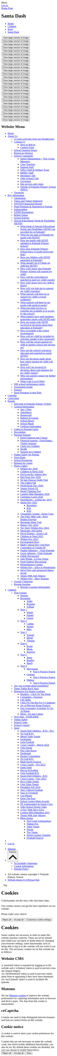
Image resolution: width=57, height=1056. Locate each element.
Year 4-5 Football (29, 793)
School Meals (27, 423)
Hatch (30, 663)
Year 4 (23, 643)
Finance (18, 389)
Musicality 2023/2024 (31, 530)
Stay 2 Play (26, 409)
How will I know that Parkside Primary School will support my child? (36, 271)
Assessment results (23, 387)
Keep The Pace (28, 798)
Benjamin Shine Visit (30, 522)
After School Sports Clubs (33, 807)
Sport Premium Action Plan (27, 392)
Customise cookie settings (39, 920)
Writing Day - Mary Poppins (34, 578)
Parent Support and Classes (34, 437)
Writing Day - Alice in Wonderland (37, 567)
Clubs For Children (30, 446)
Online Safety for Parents (26, 454)
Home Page (7, 8)
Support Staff (27, 167)
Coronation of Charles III (32, 547)
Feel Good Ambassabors (39, 821)
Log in (4, 5)
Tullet (29, 601)
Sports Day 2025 (28, 502)
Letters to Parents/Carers (26, 429)
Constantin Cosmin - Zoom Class (37, 513)
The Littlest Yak (28, 482)
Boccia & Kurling (29, 770)
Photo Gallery (21, 466)
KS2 (29, 511)
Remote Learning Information (35, 587)
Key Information (16, 195)
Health (23, 449)
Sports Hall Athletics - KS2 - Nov (37, 731)
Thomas (31, 640)
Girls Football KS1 (29, 773)
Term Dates (19, 457)
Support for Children (30, 451)
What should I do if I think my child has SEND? (35, 264)
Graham (31, 674)
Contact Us (19, 141)
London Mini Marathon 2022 (35, 812)
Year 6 (23, 666)
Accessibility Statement (25, 863)
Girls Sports (26, 747)
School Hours (27, 420)
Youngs (30, 635)
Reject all (7, 920)
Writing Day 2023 (29, 539)
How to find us (27, 144)
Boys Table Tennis (29, 781)
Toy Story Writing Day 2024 (34, 528)
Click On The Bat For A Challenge (37, 702)
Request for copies (23, 463)
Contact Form (27, 147)
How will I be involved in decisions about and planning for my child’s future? (36, 370)
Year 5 (23, 654)
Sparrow (31, 652)
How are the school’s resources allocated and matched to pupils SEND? (36, 353)
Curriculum (13, 398)
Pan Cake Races (28, 750)
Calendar (12, 395)
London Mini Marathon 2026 (35, 494)
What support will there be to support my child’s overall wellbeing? (34, 297)
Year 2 (23, 621)
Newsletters (20, 432)
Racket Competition (30, 756)
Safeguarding (20, 209)
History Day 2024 (29, 525)
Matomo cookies (17, 995)
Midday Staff (26, 172)
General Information (24, 406)
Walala (30, 626)
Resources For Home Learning (29, 691)
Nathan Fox (32, 824)
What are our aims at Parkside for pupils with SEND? (37, 236)
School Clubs (20, 722)
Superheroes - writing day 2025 (36, 499)
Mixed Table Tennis (30, 736)
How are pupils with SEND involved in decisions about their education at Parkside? (36, 325)
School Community (23, 156)
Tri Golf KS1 (27, 759)
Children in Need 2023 (31, 536)
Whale (30, 612)
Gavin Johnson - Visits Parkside (36, 553)
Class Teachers (27, 164)
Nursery (24, 595)
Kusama (31, 604)
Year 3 (23, 632)
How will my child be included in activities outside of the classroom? (37, 337)
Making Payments (29, 418)
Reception (32, 505)
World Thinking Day (30, 491)
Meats (30, 649)
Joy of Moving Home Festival (35, 705)
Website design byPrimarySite (23, 880)
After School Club (29, 178)
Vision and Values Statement (28, 201)
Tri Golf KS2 (27, 733)
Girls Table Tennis (29, 784)
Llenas (30, 618)
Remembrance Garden (31, 564)
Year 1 (23, 609)
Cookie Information (24, 866)
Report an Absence (23, 153)
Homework (26, 415)
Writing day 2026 (29, 468)
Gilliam (30, 607)
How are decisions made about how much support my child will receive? (36, 361)
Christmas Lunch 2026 (31, 497)
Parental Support (22, 435)
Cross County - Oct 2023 (32, 764)
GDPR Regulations (23, 212)
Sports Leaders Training (39, 835)
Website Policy (21, 869)
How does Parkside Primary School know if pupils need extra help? (36, 252)
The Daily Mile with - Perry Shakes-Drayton (34, 518)
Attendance (26, 412)
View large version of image (15, 37)
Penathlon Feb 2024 (30, 787)
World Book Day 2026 (31, 485)
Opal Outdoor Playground (33, 561)
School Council (21, 725)
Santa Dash (13, 32)
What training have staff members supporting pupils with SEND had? (37, 318)
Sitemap (12, 849)
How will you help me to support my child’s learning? (36, 289)
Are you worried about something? (31, 685)
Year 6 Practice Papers (44, 671)
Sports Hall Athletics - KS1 (34, 776)
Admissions (20, 198)
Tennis (30, 829)
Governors (25, 181)
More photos (26, 818)
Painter (30, 615)
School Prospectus (23, 460)
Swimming (25, 739)
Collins (30, 623)
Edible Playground (29, 556)
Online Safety (21, 719)
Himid (30, 638)
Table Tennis (33, 826)
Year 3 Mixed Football (31, 790)
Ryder (30, 646)
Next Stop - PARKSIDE (26, 716)
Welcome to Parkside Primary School (32, 404)
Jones (29, 657)
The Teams (32, 832)
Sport (10, 29)
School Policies (21, 218)
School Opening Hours (25, 150)
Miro (29, 629)
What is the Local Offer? (32, 381)
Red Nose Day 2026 (30, 477)
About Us (12, 136)
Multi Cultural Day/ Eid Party (35, 545)
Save (29, 1053)
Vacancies (19, 192)
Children (12, 26)
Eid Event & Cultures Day (33, 474)
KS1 (29, 508)
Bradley (31, 660)
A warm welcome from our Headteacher (34, 139)
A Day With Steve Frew (32, 809)
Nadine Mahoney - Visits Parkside (37, 550)
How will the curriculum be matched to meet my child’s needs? (37, 278)
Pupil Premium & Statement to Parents (33, 206)
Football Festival (35, 838)
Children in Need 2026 (31, 471)
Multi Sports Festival (30, 762)
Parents (11, 401)
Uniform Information (30, 426)
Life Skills (25, 700)
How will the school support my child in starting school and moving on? (37, 345)
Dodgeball (25, 753)
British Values (21, 215)
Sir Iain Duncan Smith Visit (34, 480)
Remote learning (22, 584)
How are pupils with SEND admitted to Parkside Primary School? (34, 243)
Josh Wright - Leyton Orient (34, 559)
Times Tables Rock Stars (26, 688)
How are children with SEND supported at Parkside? (35, 258)
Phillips (30, 680)
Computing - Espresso (31, 697)
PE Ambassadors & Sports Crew (36, 804)
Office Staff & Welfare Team (34, 170)
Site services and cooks (31, 184)
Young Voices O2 (29, 488)
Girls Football (27, 742)
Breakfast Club (27, 175)
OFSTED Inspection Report (28, 203)
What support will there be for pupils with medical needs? (35, 304)
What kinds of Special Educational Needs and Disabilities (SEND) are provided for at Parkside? (37, 229)
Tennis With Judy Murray (33, 576)
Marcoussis (32, 669)
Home (11, 23)
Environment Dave (29, 542)
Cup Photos (26, 795)
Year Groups (20, 592)
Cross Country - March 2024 (34, 745)
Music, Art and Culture (31, 714)
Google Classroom (23, 581)
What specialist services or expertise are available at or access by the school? (37, 311)
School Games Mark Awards (34, 801)
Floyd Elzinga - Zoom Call (33, 533)
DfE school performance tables (29, 384)
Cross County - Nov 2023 (33, 778)
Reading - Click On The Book (35, 694)
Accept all (18, 920)
